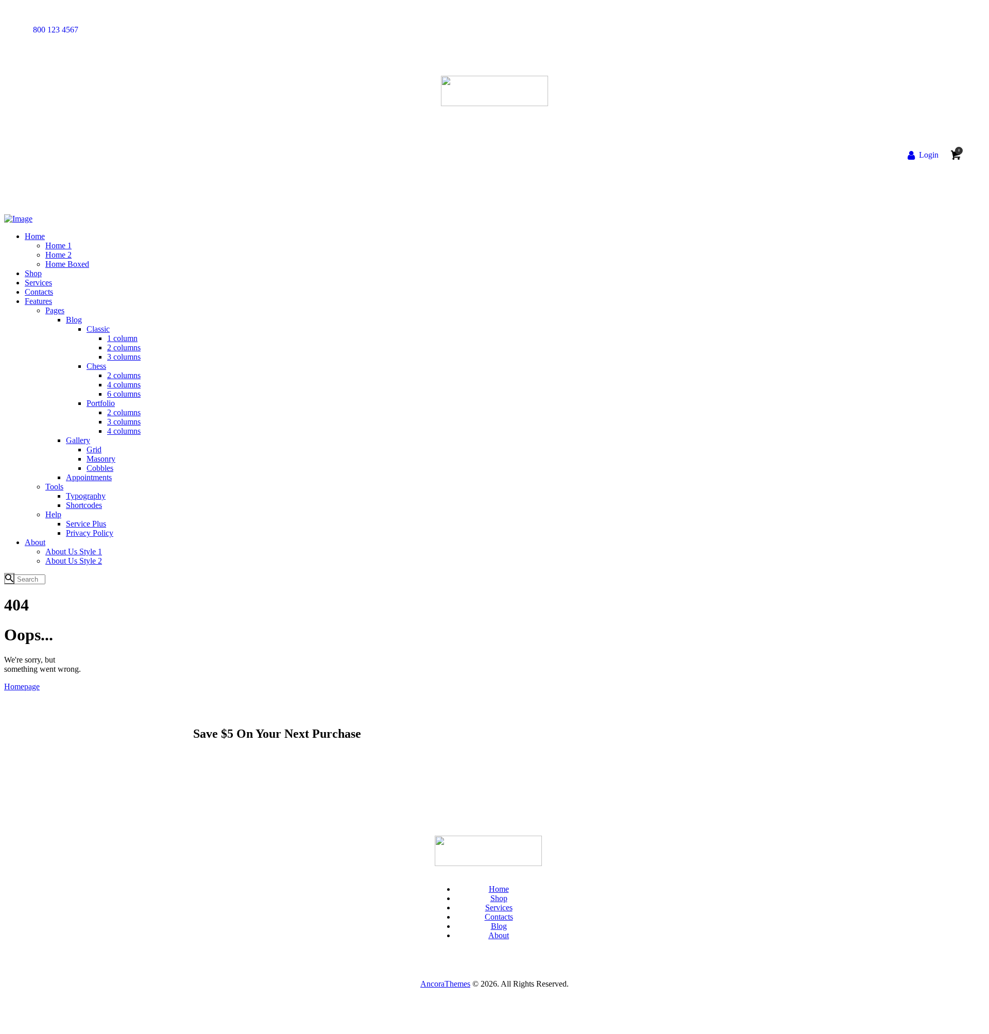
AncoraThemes (445, 983)
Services (499, 907)
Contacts (499, 916)
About (498, 935)
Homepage (22, 686)
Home (499, 889)
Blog (499, 926)
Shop (498, 898)
